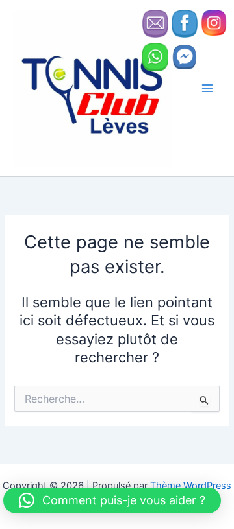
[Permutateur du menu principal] (207, 88)
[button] (112, 500)
